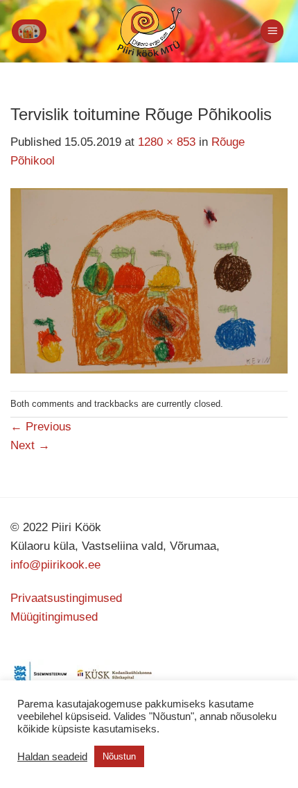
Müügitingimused (54, 616)
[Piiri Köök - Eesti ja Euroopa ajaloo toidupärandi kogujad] (149, 31)
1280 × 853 (166, 142)
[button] (29, 31)
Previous (40, 426)
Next (30, 445)
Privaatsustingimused (66, 598)
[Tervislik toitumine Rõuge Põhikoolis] (149, 280)
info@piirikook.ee (55, 564)
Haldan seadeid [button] (52, 756)
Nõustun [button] (119, 756)
